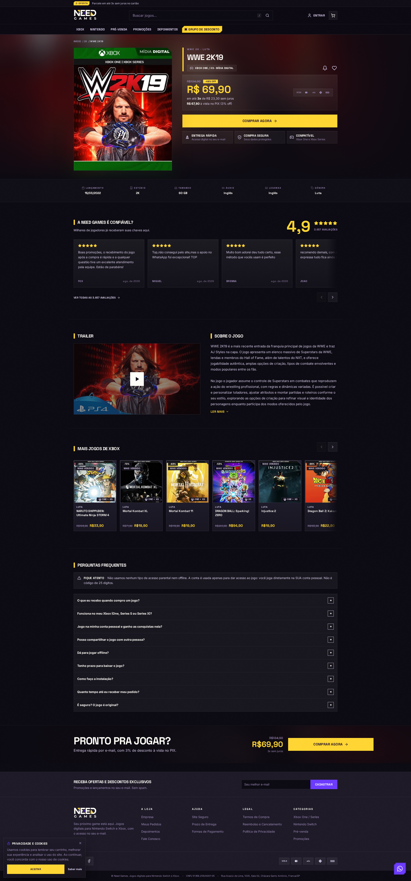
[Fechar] (80, 843)
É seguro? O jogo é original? (204, 704)
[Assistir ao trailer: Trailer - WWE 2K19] (137, 379)
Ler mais (218, 412)
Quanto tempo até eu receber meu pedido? (204, 691)
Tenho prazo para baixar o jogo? (204, 665)
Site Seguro (200, 817)
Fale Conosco (150, 839)
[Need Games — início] (85, 15)
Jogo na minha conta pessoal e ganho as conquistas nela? (204, 626)
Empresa (147, 817)
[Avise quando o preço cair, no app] (325, 68)
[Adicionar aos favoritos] (334, 68)
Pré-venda (300, 831)
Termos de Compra (256, 817)
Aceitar (35, 869)
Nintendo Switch (305, 824)
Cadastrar (324, 784)
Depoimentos (150, 831)
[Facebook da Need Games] (89, 861)
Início (77, 41)
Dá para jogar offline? (204, 652)
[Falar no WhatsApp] (400, 870)
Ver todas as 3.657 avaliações (95, 297)
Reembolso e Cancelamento (262, 824)
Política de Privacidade (259, 831)
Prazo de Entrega (204, 824)
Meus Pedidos (151, 824)
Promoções (301, 839)
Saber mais (75, 869)
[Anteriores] (321, 297)
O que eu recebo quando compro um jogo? (204, 600)
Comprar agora (257, 121)
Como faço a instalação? (204, 678)
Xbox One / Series (306, 817)
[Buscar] (267, 15)
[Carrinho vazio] (333, 15)
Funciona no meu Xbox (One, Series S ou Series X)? (204, 613)
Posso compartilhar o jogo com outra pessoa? (204, 639)
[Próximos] (332, 297)
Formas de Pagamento (207, 831)
